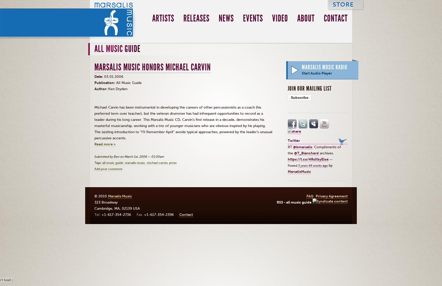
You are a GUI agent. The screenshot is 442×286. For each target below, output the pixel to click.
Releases (196, 18)
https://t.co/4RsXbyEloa (308, 159)
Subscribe (299, 98)
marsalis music (135, 163)
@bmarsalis (302, 147)
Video (280, 18)
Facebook (292, 124)
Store (343, 4)
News (226, 18)
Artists (163, 18)
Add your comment (108, 169)
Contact (336, 18)
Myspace (313, 124)
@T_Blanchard (306, 153)
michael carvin (157, 163)
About (306, 18)
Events (253, 18)
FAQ (310, 196)
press (172, 163)
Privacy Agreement (332, 196)
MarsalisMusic (299, 172)
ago (313, 165)
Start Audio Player (317, 73)
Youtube (324, 124)
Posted (293, 165)
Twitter (303, 124)
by (331, 165)
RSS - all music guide (294, 202)
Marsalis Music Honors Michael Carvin (152, 67)
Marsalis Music (113, 19)
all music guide (112, 163)
